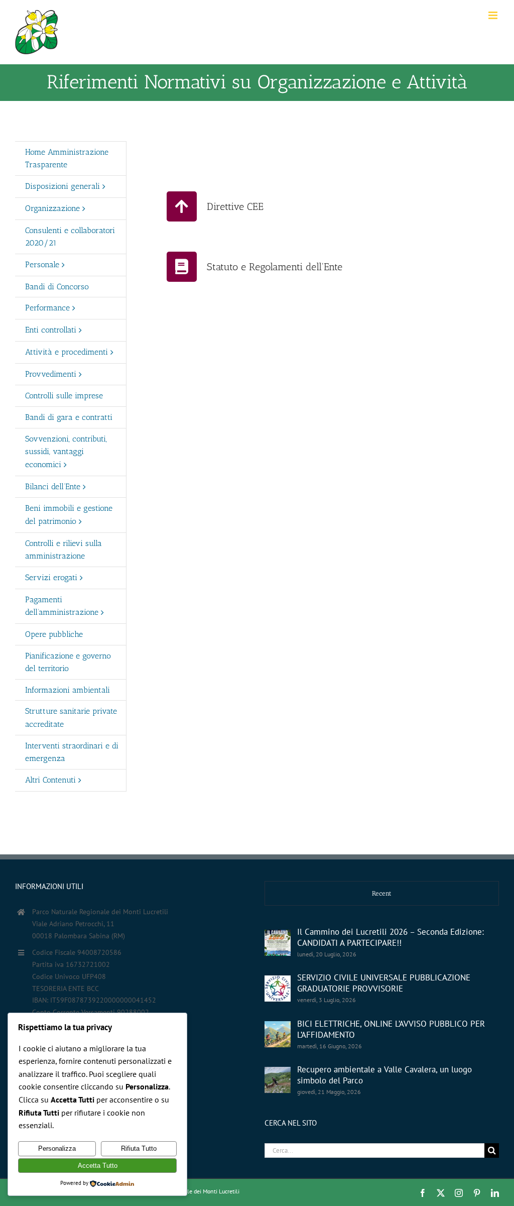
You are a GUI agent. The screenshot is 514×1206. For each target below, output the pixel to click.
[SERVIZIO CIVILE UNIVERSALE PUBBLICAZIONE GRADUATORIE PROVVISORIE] (278, 988)
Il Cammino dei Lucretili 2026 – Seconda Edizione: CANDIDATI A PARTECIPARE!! (390, 937)
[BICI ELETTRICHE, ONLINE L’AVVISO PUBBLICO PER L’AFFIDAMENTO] (278, 1034)
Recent (382, 893)
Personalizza (57, 1148)
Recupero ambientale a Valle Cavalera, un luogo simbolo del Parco (384, 1075)
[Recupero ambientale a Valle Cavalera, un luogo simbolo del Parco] (278, 1080)
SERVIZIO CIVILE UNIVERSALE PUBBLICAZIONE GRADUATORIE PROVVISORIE (383, 983)
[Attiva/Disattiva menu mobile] (493, 15)
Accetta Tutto (97, 1165)
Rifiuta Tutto (139, 1148)
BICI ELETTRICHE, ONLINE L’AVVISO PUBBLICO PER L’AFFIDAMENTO (391, 1029)
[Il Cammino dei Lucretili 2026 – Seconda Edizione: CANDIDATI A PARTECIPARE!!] (278, 943)
